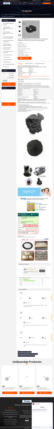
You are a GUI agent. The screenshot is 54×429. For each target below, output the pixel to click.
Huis (2, 14)
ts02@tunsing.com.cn (37, 0)
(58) (7, 45)
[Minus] (51, 404)
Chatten (46, 3)
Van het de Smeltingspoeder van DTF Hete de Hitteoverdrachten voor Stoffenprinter (27, 388)
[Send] (51, 427)
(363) (8, 28)
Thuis (11, 3)
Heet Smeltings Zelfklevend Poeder (15, 14)
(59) (7, 59)
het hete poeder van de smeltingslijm (24, 351)
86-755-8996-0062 (47, 0)
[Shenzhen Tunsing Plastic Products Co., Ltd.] (6, 3)
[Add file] (33, 427)
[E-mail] (6, 80)
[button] (7, 379)
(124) (8, 37)
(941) (8, 24)
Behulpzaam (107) (28, 322)
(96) (8, 33)
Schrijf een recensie (42, 271)
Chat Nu (8, 84)
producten (6, 14)
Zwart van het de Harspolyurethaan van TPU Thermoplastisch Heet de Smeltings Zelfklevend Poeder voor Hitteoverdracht (9, 388)
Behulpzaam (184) (28, 302)
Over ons (20, 3)
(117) (6, 57)
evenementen (31, 3)
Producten (15, 3)
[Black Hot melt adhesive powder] (31, 29)
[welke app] (4, 81)
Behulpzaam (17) (27, 342)
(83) (7, 48)
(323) (8, 41)
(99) (8, 64)
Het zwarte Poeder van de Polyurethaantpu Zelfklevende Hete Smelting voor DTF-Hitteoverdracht (43, 388)
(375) (8, 52)
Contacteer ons (25, 3)
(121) (6, 66)
